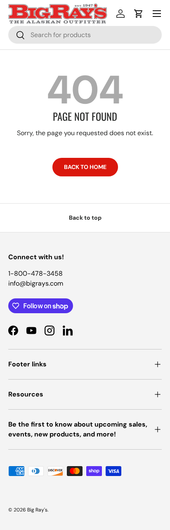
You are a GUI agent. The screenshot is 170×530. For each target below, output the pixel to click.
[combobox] (85, 35)
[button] (139, 14)
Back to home (85, 167)
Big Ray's (37, 510)
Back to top (85, 217)
